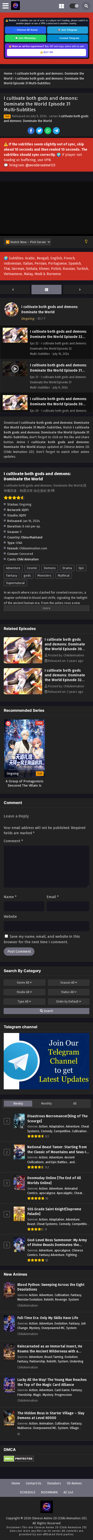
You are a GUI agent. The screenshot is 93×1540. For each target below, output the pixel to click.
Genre (23, 982)
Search (48, 1011)
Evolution (61, 1323)
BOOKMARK (49, 1492)
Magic (37, 1395)
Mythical (64, 575)
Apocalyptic (65, 1193)
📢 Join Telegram (67, 30)
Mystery (34, 1328)
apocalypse (47, 1193)
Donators (54, 1483)
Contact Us (33, 1483)
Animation (46, 1423)
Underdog (76, 1361)
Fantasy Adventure (51, 1255)
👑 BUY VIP (46, 52)
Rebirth (49, 1299)
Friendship (24, 1395)
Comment (13, 841)
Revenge (61, 1299)
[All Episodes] (46, 290)
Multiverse (24, 1428)
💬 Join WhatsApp (25, 38)
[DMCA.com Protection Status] (19, 1460)
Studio (23, 992)
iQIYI (25, 510)
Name (10, 897)
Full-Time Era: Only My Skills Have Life (47, 1318)
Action (43, 1126)
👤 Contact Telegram (67, 38)
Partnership (37, 1361)
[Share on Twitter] (40, 131)
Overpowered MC (53, 1328)
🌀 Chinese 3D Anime (25, 30)
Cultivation (79, 1131)
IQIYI (22, 515)
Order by (67, 1001)
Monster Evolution (29, 1299)
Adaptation (56, 1126)
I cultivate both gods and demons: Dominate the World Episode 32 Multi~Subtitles (65, 677)
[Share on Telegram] (57, 131)
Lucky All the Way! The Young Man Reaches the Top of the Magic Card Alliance (52, 1382)
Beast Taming (53, 1357)
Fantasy (11, 575)
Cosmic (32, 568)
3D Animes (74, 1483)
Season (67, 982)
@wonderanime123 (40, 165)
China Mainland (31, 537)
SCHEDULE (27, 1492)
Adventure (13, 568)
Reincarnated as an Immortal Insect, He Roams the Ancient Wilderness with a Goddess (49, 1349)
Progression (63, 1395)
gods (27, 575)
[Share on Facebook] (31, 131)
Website (10, 916)
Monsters (44, 575)
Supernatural (15, 583)
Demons (50, 568)
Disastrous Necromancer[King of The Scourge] (57, 1118)
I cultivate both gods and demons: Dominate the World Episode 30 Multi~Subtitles (65, 646)
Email (53, 897)
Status (67, 992)
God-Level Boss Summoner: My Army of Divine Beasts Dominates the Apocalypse (57, 1242)
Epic (81, 568)
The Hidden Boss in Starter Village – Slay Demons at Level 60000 (50, 1415)
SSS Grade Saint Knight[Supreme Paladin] (54, 1211)
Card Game (62, 1390)
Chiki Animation (28, 559)
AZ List (68, 1492)
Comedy (46, 1131)
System (73, 1299)
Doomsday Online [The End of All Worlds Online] (54, 1180)
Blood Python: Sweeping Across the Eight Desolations (50, 1287)
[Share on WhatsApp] (48, 131)
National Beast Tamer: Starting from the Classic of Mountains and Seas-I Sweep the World (57, 1149)
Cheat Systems (47, 1224)
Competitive (62, 1131)
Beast (31, 1224)
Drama (67, 568)
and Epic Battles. (56, 1162)
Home (15, 1483)
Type (23, 1001)
